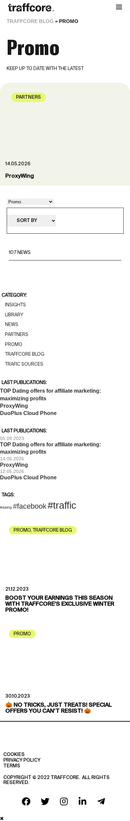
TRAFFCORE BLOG (30, 21)
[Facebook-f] (26, 801)
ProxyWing (19, 176)
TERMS (11, 766)
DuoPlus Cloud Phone (28, 413)
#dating (6, 507)
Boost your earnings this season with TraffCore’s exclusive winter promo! (59, 604)
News (11, 324)
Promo (13, 344)
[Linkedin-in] (82, 801)
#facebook (29, 506)
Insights (15, 304)
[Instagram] (64, 801)
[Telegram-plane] (101, 801)
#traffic (62, 505)
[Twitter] (45, 801)
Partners (28, 97)
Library (14, 314)
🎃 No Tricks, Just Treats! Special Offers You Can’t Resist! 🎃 (58, 708)
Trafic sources (24, 364)
